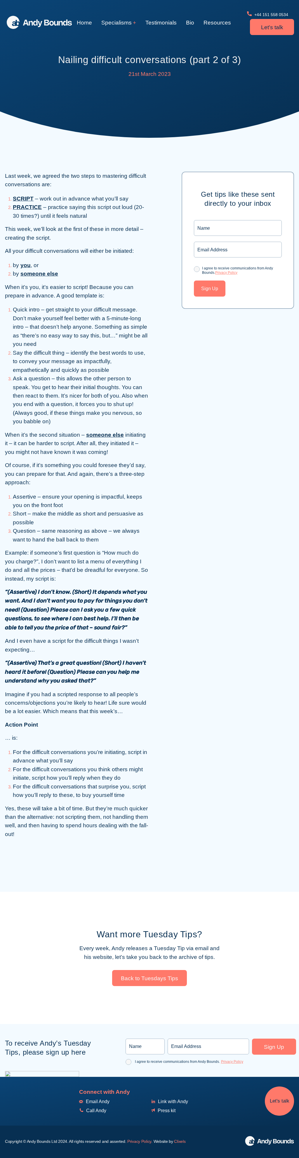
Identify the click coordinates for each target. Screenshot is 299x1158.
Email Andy (97, 1101)
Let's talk (272, 27)
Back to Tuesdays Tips (149, 978)
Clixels (179, 1141)
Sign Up (209, 288)
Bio (190, 23)
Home (84, 23)
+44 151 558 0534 (270, 14)
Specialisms (116, 23)
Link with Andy (172, 1101)
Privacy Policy (226, 273)
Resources (217, 23)
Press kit (166, 1110)
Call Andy (95, 1110)
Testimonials (161, 23)
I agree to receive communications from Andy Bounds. (237, 270)
